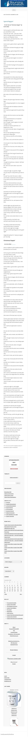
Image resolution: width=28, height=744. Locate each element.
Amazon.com (14, 710)
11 (7, 587)
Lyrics (19, 445)
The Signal (9, 609)
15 (17, 587)
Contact (14, 655)
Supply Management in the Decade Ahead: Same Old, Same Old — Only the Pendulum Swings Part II (13, 535)
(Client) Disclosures (14, 635)
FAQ (14, 630)
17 (4, 589)
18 (7, 589)
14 (14, 587)
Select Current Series (9, 493)
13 (12, 587)
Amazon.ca (14, 708)
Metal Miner (9, 611)
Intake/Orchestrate (10, 512)
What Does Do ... (14, 641)
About (14, 627)
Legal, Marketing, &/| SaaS (12, 514)
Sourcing (8, 502)
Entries (6, 677)
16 (21, 587)
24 (4, 590)
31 (4, 592)
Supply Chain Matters (11, 608)
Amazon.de (14, 713)
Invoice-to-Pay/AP (10, 511)
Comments (7, 679)
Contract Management (11, 506)
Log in (5, 676)
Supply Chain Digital (11, 604)
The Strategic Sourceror (12, 606)
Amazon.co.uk (14, 712)
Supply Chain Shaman (12, 616)
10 (4, 587)
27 (12, 590)
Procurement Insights (11, 602)
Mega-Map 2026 (7, 492)
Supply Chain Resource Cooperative (15, 618)
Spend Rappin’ (8, 21)
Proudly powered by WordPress (7, 734)
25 (7, 590)
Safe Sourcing (10, 613)
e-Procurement (9, 509)
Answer (14, 663)
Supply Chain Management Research (15, 615)
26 (9, 590)
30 (21, 590)
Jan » (21, 594)
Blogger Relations (14, 650)
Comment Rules (14, 632)
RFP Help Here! (14, 642)
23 (21, 589)
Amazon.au (14, 715)
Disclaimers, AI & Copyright (14, 634)
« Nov (5, 594)
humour (16, 445)
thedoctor (15, 447)
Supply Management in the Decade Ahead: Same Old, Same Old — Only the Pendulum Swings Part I (13, 540)
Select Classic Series (8, 495)
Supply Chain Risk (10, 516)
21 (14, 589)
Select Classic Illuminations (10, 497)
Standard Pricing (14, 644)
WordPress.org (7, 681)
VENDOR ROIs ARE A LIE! (9, 528)
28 (14, 590)
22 (17, 589)
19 (9, 589)
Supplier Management (11, 504)
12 (9, 587)
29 (17, 590)
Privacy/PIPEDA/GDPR (14, 629)
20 (12, 589)
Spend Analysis (9, 507)
